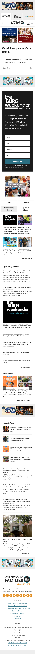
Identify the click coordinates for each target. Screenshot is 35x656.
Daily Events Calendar (17, 613)
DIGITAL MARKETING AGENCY (17, 645)
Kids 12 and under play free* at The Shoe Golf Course (16, 361)
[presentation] (10, 220)
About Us (18, 616)
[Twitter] (17, 595)
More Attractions (24, 400)
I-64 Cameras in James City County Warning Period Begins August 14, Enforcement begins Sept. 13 (16, 470)
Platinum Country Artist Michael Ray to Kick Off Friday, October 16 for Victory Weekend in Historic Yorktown (17, 344)
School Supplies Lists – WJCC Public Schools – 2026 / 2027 (16, 353)
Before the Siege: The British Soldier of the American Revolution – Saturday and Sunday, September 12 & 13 (16, 501)
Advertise (17, 618)
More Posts (26, 553)
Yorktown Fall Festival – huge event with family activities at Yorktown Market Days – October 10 (17, 485)
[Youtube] (14, 595)
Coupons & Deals (17, 611)
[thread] (30, 595)
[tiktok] (20, 595)
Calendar (28, 23)
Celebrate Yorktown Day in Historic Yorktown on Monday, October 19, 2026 (20, 429)
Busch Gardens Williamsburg (17, 603)
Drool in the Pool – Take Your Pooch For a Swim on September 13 (9, 251)
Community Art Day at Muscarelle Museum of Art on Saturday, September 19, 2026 (24, 230)
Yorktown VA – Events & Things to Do (17, 608)
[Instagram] (7, 595)
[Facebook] (4, 595)
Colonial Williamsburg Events (17, 606)
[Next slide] (30, 388)
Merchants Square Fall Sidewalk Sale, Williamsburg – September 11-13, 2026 (25, 391)
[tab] (9, 202)
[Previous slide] (4, 388)
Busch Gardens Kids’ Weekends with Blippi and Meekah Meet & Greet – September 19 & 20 (9, 392)
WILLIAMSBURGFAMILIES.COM (17, 643)
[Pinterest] (10, 595)
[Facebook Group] (24, 595)
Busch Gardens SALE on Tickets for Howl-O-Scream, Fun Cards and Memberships (16, 335)
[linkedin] (27, 595)
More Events (25, 258)
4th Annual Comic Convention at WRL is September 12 (24, 251)
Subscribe (17, 161)
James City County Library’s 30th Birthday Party (17, 540)
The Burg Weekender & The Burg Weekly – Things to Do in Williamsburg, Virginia (10, 230)
